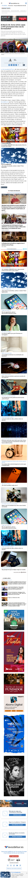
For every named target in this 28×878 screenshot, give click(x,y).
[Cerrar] (26, 873)
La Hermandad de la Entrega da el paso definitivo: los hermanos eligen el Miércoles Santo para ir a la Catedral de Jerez (14, 227)
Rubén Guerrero (5, 230)
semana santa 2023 (15, 10)
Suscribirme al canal (17, 824)
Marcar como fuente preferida (14, 868)
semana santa (4, 12)
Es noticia (4, 5)
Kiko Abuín (15, 60)
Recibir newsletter (17, 836)
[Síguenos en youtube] (17, 865)
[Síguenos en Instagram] (11, 865)
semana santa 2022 (6, 10)
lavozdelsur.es (5, 102)
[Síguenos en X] (8, 865)
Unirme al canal (17, 815)
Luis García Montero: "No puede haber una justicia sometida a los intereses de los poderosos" (16, 588)
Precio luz (10, 5)
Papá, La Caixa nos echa (14, 597)
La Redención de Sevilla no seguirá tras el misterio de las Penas (13, 244)
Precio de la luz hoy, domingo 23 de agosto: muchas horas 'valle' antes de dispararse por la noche (17, 593)
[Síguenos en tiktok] (14, 865)
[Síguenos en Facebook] (20, 865)
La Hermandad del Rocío (8, 69)
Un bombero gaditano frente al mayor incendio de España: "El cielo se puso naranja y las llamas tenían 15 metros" (17, 582)
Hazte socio (15, 856)
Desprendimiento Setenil (20, 5)
